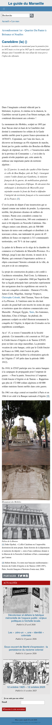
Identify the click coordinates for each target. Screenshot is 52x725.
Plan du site (29, 722)
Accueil (5, 21)
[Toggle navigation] (3, 9)
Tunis (31, 311)
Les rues (15, 21)
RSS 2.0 (37, 722)
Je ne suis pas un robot (13, 698)
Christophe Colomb (11, 297)
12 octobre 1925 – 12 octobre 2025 (26, 687)
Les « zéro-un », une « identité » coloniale (26, 634)
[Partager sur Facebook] (18, 575)
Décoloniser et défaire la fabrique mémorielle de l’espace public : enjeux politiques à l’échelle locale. (26, 617)
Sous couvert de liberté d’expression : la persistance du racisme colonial (26, 648)
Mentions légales (19, 722)
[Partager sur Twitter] (21, 575)
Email (4, 701)
